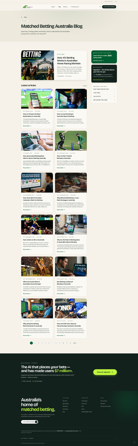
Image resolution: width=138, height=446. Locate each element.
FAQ (116, 1)
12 (70, 343)
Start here (65, 401)
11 (66, 343)
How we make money (106, 406)
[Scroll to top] (134, 442)
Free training (84, 401)
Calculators (65, 409)
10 (63, 343)
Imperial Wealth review (87, 411)
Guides (53, 6)
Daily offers (65, 406)
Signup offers (66, 403)
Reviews (65, 6)
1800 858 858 (60, 431)
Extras (83, 409)
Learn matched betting (109, 6)
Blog (60, 6)
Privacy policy (104, 401)
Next (75, 343)
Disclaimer (103, 403)
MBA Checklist (109, 1)
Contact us (84, 403)
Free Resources (75, 6)
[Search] (100, 6)
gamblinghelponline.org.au (72, 431)
